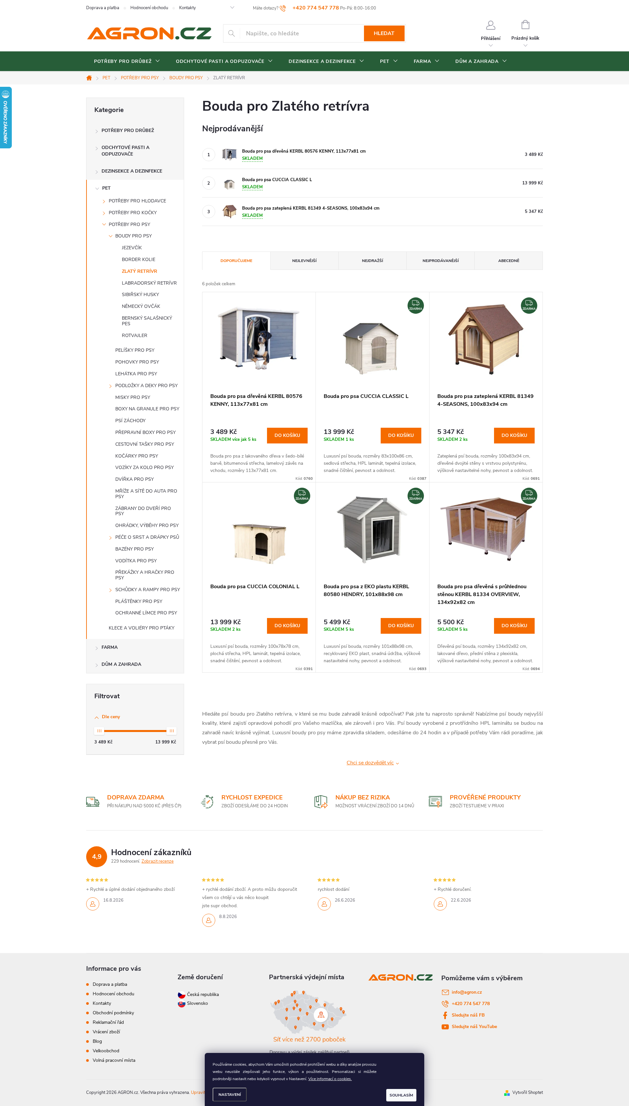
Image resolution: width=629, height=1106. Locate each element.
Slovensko (197, 1003)
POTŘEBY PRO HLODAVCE (137, 201)
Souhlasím (401, 1095)
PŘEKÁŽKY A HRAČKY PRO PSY (144, 575)
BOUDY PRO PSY (133, 236)
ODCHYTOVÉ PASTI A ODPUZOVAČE (125, 150)
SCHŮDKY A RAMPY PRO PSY (147, 590)
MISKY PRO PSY (132, 397)
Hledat (384, 33)
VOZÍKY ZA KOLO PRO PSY (144, 467)
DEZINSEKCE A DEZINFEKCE (132, 171)
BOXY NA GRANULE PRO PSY (147, 409)
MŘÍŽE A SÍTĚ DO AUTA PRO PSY (146, 494)
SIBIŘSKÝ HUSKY (140, 294)
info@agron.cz (467, 992)
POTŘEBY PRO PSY (129, 224)
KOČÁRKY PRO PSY (136, 456)
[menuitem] (127, 61)
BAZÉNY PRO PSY (134, 549)
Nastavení (230, 1094)
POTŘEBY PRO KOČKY (133, 213)
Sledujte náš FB (468, 1015)
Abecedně (508, 260)
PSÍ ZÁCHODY (130, 421)
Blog (97, 1041)
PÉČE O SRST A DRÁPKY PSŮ (147, 537)
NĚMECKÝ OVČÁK (141, 306)
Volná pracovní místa (114, 1060)
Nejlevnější (304, 260)
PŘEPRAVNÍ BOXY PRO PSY (145, 432)
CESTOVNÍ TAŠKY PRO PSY (144, 444)
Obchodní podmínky (113, 1013)
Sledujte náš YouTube (474, 1026)
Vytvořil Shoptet (527, 1093)
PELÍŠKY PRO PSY (134, 350)
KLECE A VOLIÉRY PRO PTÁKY (141, 628)
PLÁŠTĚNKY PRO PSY (138, 601)
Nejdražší (372, 260)
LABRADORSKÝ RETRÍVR (149, 283)
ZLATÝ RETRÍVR (139, 271)
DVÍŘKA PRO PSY (134, 479)
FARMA (110, 647)
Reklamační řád (108, 1022)
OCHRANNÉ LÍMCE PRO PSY (146, 613)
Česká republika (203, 994)
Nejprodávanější (441, 260)
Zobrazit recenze (158, 861)
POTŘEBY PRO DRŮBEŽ (128, 130)
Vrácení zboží (106, 1032)
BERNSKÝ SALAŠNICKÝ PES (147, 321)
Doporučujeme (236, 260)
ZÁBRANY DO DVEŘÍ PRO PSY (143, 511)
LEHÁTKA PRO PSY (136, 374)
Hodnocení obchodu (149, 8)
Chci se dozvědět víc (370, 762)
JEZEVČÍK (132, 248)
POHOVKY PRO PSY (137, 362)
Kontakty (187, 8)
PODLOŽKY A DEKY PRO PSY (146, 386)
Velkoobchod (106, 1051)
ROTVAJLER (134, 335)
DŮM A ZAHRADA (121, 664)
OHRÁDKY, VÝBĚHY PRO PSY (147, 525)
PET (106, 188)
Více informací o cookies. (330, 1078)
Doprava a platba (102, 8)
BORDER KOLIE (138, 259)
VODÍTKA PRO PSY (136, 561)
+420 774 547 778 (471, 1004)
